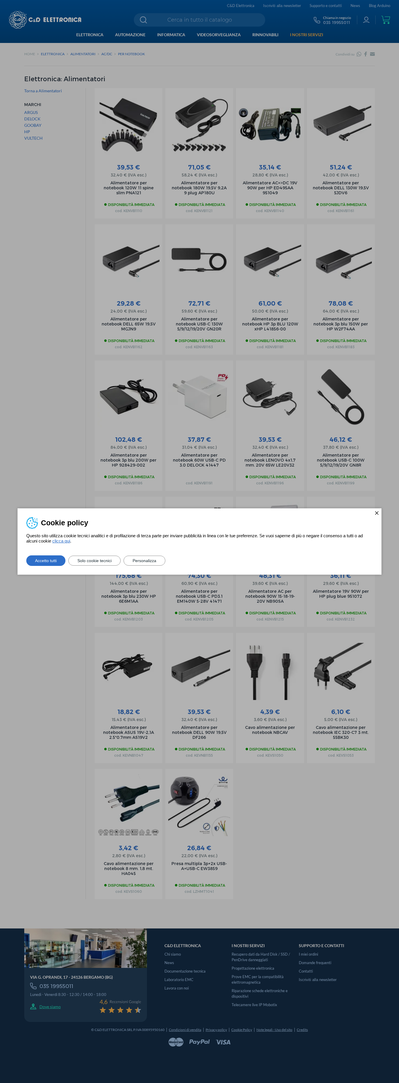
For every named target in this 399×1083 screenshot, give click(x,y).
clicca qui (61, 540)
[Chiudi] (377, 513)
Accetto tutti (46, 560)
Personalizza (144, 560)
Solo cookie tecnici (94, 560)
